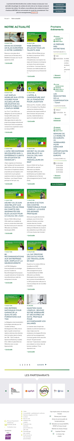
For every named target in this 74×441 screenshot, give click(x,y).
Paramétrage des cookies (27, 432)
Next (68, 391)
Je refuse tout (60, 11)
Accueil (7, 18)
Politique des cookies (27, 421)
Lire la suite (9, 63)
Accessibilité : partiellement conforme (34, 413)
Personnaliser (60, 8)
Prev (5, 391)
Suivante (40, 365)
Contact (25, 417)
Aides (25, 411)
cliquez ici (34, 12)
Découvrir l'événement (57, 76)
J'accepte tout (60, 4)
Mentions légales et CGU (30, 415)
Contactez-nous (11, 427)
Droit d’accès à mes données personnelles (27, 437)
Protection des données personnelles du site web (28, 426)
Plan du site (26, 419)
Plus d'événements (58, 184)
